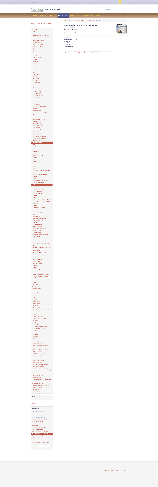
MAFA (34, 245)
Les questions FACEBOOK (40, 112)
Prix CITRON (36, 85)
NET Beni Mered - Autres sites (40, 431)
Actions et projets (37, 123)
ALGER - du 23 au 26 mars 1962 (41, 310)
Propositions (36, 290)
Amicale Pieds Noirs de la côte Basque (41, 171)
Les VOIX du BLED (38, 362)
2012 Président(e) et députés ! (41, 364)
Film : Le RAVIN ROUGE (39, 351)
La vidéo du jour (37, 97)
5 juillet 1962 (36, 303)
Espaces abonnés (37, 387)
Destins (35, 299)
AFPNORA (35, 164)
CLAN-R (35, 195)
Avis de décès (36, 104)
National (35, 59)
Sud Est (35, 76)
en (125, 2)
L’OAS (34, 322)
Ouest (34, 70)
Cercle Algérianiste (38, 191)
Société (35, 63)
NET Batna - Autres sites (38, 440)
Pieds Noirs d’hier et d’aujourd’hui (39, 231)
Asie (34, 48)
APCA (34, 178)
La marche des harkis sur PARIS (41, 368)
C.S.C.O (35, 187)
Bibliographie (36, 338)
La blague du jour (37, 93)
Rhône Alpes (36, 74)
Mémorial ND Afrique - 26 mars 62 (42, 252)
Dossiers (78, 15)
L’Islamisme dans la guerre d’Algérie (40, 319)
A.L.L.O (35, 153)
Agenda (35, 108)
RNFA (34, 267)
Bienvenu (35, 15)
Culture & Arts (36, 127)
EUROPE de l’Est (37, 57)
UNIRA (34, 280)
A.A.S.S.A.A (36, 151)
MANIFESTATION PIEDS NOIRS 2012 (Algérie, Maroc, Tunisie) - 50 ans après (41, 249)
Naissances (36, 102)
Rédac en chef (36, 391)
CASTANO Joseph (38, 259)
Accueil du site (68, 20)
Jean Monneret (37, 261)
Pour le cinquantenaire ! (39, 360)
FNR (34, 214)
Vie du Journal (37, 129)
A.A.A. (34, 147)
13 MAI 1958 (36, 305)
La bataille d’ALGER (38, 324)
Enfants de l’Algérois (38, 212)
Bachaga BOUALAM (38, 182)
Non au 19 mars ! (37, 356)
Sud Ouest (36, 78)
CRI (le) (35, 205)
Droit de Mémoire (37, 210)
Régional (35, 65)
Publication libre (37, 110)
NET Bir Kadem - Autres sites (39, 438)
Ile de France (36, 80)
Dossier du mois (37, 301)
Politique (35, 61)
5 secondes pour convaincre (39, 419)
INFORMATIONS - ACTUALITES (48, 15)
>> (125, 12)
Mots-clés (34, 403)
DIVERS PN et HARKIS (39, 207)
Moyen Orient (36, 42)
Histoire (75, 29)
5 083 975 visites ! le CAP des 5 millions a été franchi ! (40, 428)
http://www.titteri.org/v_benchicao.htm (74, 51)
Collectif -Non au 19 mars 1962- (41, 199)
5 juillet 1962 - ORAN (37, 421)
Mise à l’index (36, 87)
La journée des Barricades (40, 326)
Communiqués (37, 121)
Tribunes (72, 15)
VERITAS (35, 284)
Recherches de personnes (40, 106)
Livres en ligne (36, 341)
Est (34, 72)
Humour (35, 89)
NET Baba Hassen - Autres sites (40, 442)
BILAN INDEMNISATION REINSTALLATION (39, 219)
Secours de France (38, 270)
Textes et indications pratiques (41, 274)
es (122, 2)
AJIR (34, 168)
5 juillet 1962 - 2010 (38, 375)
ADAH (34, 159)
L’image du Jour (37, 91)
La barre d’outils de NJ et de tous (41, 385)
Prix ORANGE (36, 82)
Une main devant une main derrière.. (40, 277)
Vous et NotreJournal (87, 15)
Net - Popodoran (37, 255)
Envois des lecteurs (38, 140)
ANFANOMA (36, 176)
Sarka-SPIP (118, 470)
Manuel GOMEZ (37, 263)
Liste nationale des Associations (42, 243)
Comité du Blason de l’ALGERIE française (42, 202)
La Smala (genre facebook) (40, 234)
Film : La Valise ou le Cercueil (40, 349)
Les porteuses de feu (38, 366)
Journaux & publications (40, 228)
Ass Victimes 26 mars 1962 (40, 180)
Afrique (35, 55)
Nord (34, 68)
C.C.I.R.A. (88, 20)
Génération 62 (37, 216)
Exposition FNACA (37, 343)
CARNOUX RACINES (38, 189)
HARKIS (35, 222)
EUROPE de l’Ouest (38, 40)
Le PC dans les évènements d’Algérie (40, 333)
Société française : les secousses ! (42, 370)
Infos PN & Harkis (63, 15)
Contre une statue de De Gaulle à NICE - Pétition (42, 380)
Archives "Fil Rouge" (38, 373)
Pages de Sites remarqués (40, 138)
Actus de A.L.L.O (38, 155)
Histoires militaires (38, 224)
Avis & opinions (37, 288)
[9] (47, 446)
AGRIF (34, 166)
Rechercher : (108, 9)
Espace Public (36, 292)
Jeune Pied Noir (37, 226)
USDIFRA (35, 282)
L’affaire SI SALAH (38, 316)
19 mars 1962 (36, 307)
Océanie (35, 50)
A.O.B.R (35, 157)
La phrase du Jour (38, 95)
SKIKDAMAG (36, 272)
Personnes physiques (39, 257)
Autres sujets (36, 117)
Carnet (34, 100)
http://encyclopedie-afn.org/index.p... (87, 52)
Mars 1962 (36, 336)
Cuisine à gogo (37, 134)
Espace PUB (36, 132)
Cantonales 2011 (37, 377)
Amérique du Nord (38, 44)
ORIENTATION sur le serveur (41, 23)
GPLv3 (124, 470)
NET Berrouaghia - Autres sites (40, 435)
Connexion (34, 2)
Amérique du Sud (37, 46)
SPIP (112, 470)
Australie (35, 53)
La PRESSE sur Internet (39, 136)
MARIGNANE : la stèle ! (39, 358)
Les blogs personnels (39, 238)
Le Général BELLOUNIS (39, 328)
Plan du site (106, 470)
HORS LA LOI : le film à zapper (41, 353)
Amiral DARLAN (37, 312)
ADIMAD (35, 161)
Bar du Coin (36, 389)
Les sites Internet (37, 241)
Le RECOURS (36, 236)
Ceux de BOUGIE (37, 193)
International (36, 38)
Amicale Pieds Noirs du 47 (40, 174)
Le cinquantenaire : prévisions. (41, 345)
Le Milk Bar (36, 330)
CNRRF (35, 197)
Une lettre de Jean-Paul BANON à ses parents (41, 424)
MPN (34, 144)
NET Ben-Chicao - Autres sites (40, 433)
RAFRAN (35, 265)
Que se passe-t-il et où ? (39, 119)
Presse (34, 33)
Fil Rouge (97, 15)
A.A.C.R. (35, 149)
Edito (34, 31)
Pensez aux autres (38, 125)
